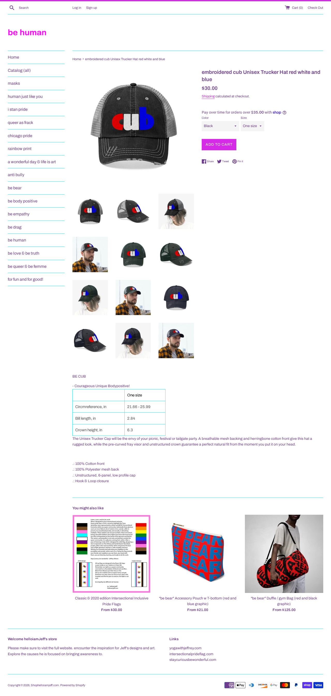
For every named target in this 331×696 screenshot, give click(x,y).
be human (17, 240)
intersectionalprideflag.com (191, 654)
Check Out (315, 8)
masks (14, 83)
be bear (14, 188)
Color (205, 117)
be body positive (22, 201)
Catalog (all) (19, 70)
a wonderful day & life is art (32, 162)
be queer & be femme (27, 266)
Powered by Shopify (72, 685)
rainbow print (20, 148)
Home (13, 57)
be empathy (18, 214)
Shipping (208, 96)
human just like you (25, 96)
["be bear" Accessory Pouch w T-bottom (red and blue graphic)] (198, 554)
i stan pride (18, 109)
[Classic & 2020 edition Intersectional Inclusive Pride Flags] (111, 554)
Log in (76, 8)
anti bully (16, 175)
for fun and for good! (25, 279)
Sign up (91, 8)
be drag (14, 227)
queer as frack (20, 122)
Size (244, 117)
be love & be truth (23, 253)
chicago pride (20, 136)
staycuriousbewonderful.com (192, 660)
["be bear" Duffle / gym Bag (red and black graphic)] (284, 554)
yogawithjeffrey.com (185, 648)
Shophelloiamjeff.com (45, 685)
